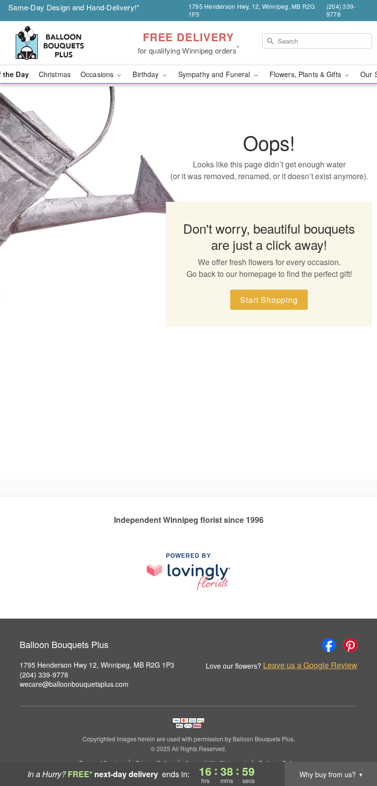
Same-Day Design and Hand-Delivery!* (74, 7)
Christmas (55, 74)
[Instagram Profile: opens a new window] (307, 645)
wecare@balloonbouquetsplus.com (74, 684)
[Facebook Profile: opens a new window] (329, 645)
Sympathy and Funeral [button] (215, 74)
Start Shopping (268, 299)
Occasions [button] (98, 74)
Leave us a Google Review (310, 665)
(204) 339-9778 (44, 674)
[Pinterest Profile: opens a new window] (350, 645)
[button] (351, 744)
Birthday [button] (147, 74)
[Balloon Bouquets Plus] (65, 43)
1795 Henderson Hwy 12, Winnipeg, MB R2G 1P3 (97, 665)
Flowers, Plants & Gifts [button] (306, 74)
